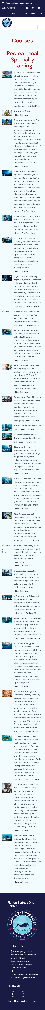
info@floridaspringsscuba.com (18, 3)
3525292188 (9, 8)
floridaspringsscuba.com (24, 977)
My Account (17, 13)
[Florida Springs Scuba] (7, 23)
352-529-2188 (19, 967)
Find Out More (33, 106)
